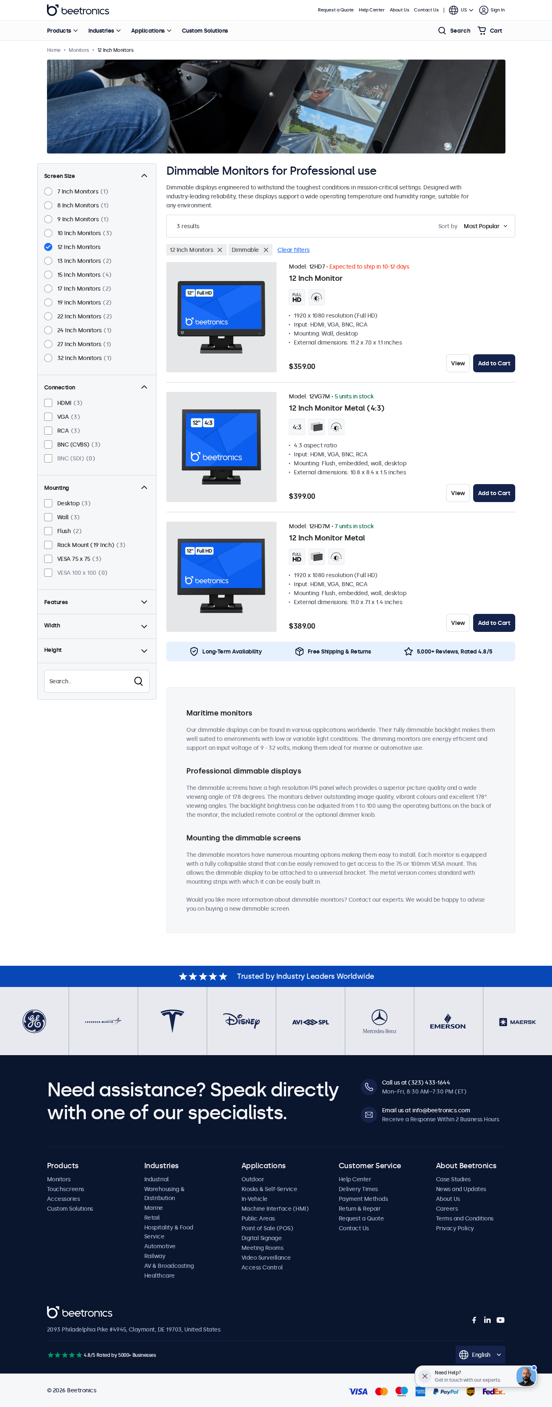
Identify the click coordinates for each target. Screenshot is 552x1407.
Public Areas (258, 1218)
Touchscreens (65, 1189)
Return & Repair (360, 1208)
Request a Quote (336, 10)
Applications (148, 30)
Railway (154, 1256)
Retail (152, 1217)
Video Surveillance (266, 1257)
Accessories (63, 1199)
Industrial (156, 1179)
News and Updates (461, 1189)
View (458, 363)
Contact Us (426, 10)
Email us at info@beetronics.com (426, 1110)
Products (59, 30)
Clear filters (293, 250)
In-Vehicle (254, 1199)
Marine (153, 1208)
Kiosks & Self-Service (269, 1189)
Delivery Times (358, 1189)
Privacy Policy (455, 1228)
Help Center (372, 10)
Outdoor (252, 1179)
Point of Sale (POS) (267, 1228)
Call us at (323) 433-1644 (416, 1082)
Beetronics (78, 10)
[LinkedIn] (487, 1320)
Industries (101, 30)
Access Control (262, 1267)
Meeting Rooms (262, 1248)
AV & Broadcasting (169, 1266)
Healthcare (159, 1275)
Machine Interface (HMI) (275, 1208)
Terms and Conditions (465, 1218)
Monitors (59, 1179)
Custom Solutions (205, 30)
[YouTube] (500, 1320)
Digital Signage (261, 1238)
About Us (399, 10)
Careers (447, 1208)
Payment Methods (363, 1199)
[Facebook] (474, 1320)
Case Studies (453, 1179)
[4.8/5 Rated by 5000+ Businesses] (65, 1354)
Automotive (160, 1246)
